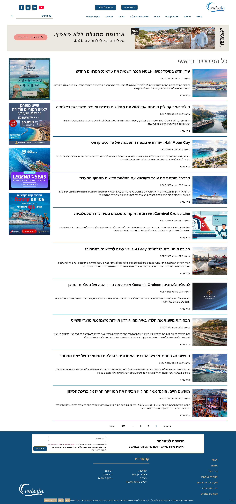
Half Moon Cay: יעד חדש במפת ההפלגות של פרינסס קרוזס (140, 142)
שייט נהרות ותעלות (139, 16)
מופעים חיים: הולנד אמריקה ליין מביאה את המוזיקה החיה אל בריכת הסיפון (128, 391)
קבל (67, 500)
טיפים (121, 16)
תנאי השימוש (69, 444)
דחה (60, 500)
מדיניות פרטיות (209, 488)
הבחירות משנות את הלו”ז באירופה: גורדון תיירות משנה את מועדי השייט (130, 320)
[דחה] (232, 500)
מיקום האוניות (93, 16)
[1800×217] (118, 50)
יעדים (157, 16)
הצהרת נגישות (209, 477)
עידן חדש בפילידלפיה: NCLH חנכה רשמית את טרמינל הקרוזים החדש (133, 71)
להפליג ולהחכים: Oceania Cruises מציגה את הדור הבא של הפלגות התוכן (129, 285)
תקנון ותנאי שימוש (207, 482)
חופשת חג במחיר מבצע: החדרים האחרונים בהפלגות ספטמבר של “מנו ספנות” (124, 356)
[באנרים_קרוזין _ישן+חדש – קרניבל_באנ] (29, 234)
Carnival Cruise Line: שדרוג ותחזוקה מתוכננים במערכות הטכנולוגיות (132, 214)
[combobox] (34, 16)
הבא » (112, 426)
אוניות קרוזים (171, 16)
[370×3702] (29, 144)
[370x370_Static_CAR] (29, 99)
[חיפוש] (12, 16)
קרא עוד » (185, 95)
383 (123, 426)
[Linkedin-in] (34, 7)
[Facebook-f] (21, 7)
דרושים (109, 16)
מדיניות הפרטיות (54, 444)
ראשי (199, 16)
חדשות (187, 16)
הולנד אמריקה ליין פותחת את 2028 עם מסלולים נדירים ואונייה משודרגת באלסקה (123, 107)
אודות (214, 465)
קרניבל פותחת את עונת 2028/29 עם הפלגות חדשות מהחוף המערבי (134, 178)
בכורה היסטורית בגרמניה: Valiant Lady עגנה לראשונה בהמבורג (137, 249)
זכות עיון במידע (209, 493)
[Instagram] (28, 7)
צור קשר (213, 471)
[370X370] (29, 189)
